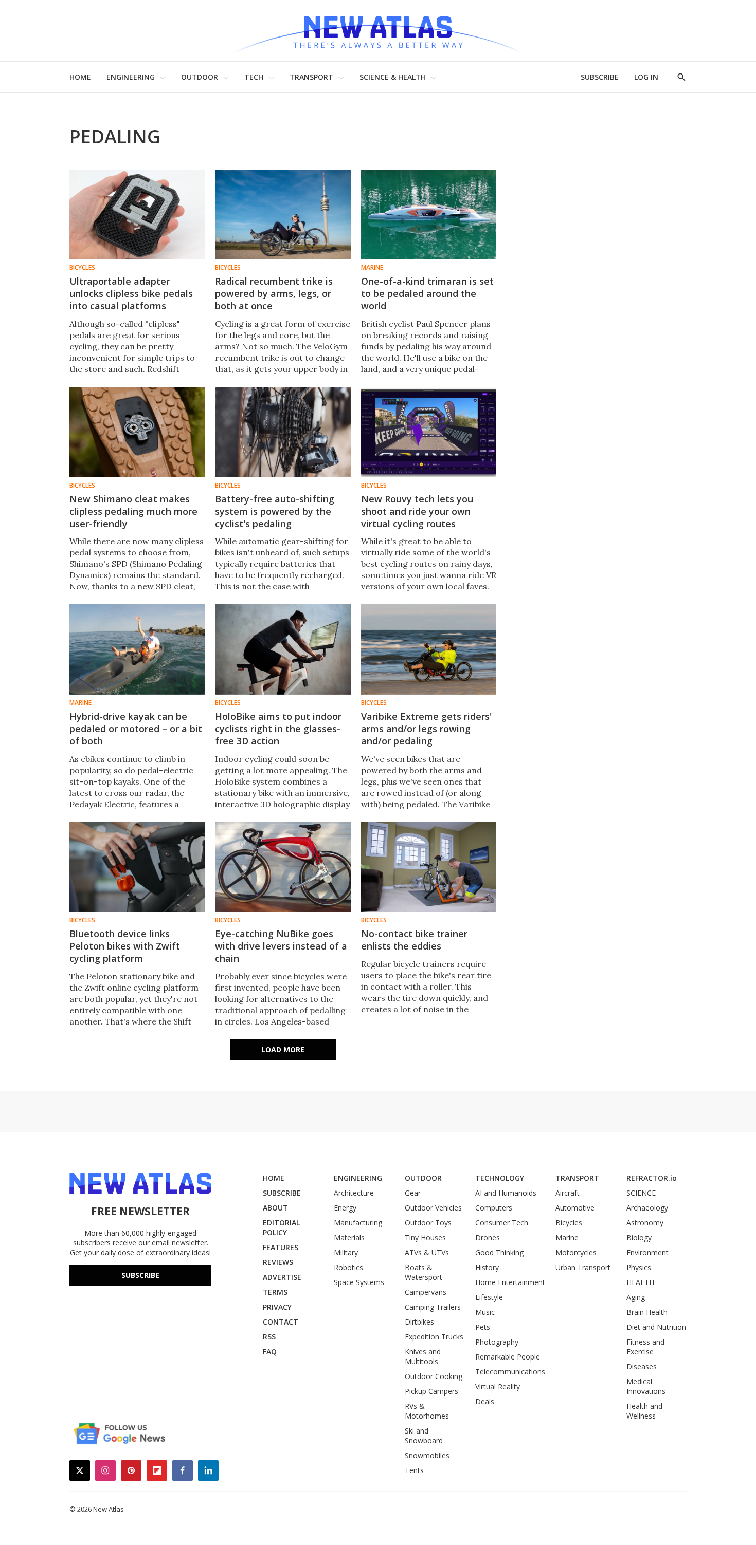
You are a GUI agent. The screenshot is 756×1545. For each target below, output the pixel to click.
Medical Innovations (645, 1386)
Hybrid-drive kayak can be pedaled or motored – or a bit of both (135, 728)
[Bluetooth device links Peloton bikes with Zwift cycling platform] (137, 867)
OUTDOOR (199, 77)
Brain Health (647, 1312)
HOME (80, 77)
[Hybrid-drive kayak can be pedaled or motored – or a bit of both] (137, 649)
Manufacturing (358, 1222)
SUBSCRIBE (600, 77)
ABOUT (275, 1208)
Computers (493, 1208)
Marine (372, 268)
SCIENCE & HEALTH (392, 77)
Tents (414, 1470)
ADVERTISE (282, 1277)
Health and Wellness (644, 1411)
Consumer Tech (501, 1222)
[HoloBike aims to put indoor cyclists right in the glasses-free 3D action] (282, 649)
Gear (413, 1193)
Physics (638, 1267)
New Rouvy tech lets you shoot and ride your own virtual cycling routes (417, 511)
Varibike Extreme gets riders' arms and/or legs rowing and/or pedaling (426, 728)
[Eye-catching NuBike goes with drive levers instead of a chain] (282, 867)
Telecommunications (510, 1371)
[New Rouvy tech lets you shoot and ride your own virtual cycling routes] (428, 432)
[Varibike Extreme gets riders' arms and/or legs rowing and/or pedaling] (428, 649)
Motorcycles (576, 1252)
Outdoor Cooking (433, 1376)
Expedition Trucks (434, 1337)
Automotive (575, 1208)
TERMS (275, 1292)
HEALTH (640, 1282)
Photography (496, 1342)
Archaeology (647, 1208)
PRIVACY (277, 1307)
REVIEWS (278, 1262)
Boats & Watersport (423, 1272)
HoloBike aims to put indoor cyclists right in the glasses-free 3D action (278, 728)
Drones (487, 1237)
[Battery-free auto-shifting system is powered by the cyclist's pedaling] (282, 432)
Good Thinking (499, 1252)
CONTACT (280, 1322)
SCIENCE (641, 1193)
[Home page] (378, 30)
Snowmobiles (427, 1455)
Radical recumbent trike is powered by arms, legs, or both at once (274, 293)
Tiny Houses (425, 1237)
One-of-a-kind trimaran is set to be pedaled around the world (427, 293)
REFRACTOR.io (651, 1178)
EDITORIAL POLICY (281, 1227)
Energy (345, 1208)
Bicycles (82, 268)
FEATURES (280, 1247)
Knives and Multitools (423, 1356)
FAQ (270, 1351)
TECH (253, 77)
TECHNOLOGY (499, 1178)
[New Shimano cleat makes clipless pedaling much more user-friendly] (137, 432)
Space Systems (359, 1282)
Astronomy (644, 1222)
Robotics (348, 1267)
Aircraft (567, 1193)
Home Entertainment (510, 1282)
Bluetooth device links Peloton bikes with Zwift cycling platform (124, 945)
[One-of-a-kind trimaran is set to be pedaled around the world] (428, 214)
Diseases (641, 1366)
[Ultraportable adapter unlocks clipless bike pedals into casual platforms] (137, 214)
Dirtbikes (419, 1322)
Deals (484, 1401)
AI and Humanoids (505, 1193)
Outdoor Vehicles (433, 1208)
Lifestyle (489, 1297)
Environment (647, 1252)
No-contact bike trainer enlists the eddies (414, 939)
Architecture (354, 1193)
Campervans (425, 1292)
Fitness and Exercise (645, 1346)
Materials (349, 1237)
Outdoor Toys (428, 1222)
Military (346, 1252)
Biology (639, 1237)
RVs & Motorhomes (427, 1411)
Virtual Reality (497, 1386)
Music (485, 1312)
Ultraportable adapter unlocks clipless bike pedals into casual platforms (131, 293)
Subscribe (140, 1275)
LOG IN (646, 77)
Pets (482, 1327)
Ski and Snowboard (424, 1435)
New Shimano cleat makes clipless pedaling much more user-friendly (133, 511)
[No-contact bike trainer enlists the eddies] (428, 867)
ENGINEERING (130, 77)
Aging (635, 1297)
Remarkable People (507, 1357)
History (487, 1267)
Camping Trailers (433, 1307)
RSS (269, 1337)
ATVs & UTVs (427, 1252)
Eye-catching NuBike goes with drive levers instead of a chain (281, 945)
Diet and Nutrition (656, 1327)
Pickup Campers (431, 1391)
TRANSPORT (311, 77)
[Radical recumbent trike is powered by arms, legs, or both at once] (282, 214)
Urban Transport (582, 1267)
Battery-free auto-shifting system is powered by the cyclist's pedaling (274, 511)
